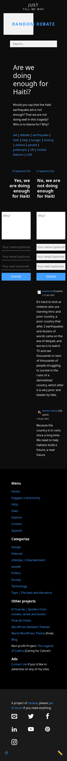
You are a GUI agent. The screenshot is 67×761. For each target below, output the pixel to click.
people (32, 145)
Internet (17, 554)
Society (16, 580)
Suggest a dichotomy (25, 498)
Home (15, 491)
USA (29, 155)
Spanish (16, 531)
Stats (14, 511)
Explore (16, 517)
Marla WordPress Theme (28, 633)
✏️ (60, 753)
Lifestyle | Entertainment (28, 560)
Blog (14, 640)
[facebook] (47, 718)
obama (20, 145)
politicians (20, 150)
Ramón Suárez (50, 410)
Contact (16, 524)
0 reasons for (22, 171)
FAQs (14, 504)
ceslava (33, 703)
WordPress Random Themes (30, 627)
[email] (14, 718)
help (25, 140)
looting (49, 140)
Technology (19, 586)
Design (16, 547)
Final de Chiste (21, 620)
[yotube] (31, 731)
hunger (36, 140)
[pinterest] (47, 731)
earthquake (40, 135)
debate (25, 135)
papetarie (47, 291)
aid (15, 135)
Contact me (19, 664)
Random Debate (33, 24)
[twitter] (31, 718)
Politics (16, 573)
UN (32, 150)
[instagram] (14, 744)
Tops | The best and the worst (31, 593)
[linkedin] (14, 731)
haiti (16, 140)
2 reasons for (45, 171)
